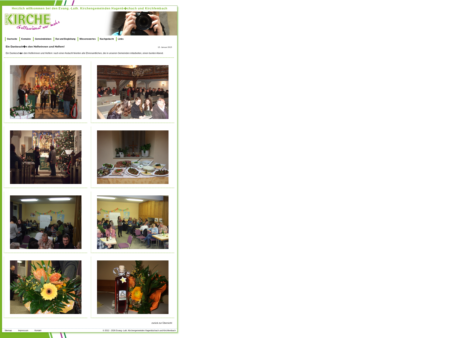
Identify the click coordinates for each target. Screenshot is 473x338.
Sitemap (8, 330)
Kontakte (26, 39)
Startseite (12, 39)
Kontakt (38, 330)
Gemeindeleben (43, 39)
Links (121, 39)
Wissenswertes (87, 39)
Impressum (23, 330)
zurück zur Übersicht (162, 323)
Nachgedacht (107, 39)
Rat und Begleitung (65, 39)
